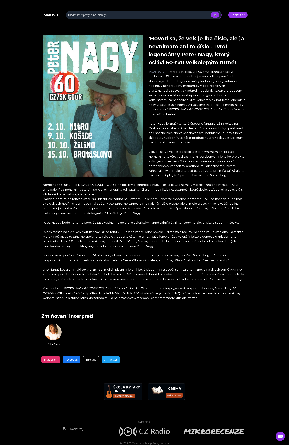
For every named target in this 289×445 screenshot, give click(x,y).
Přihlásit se (238, 15)
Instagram (50, 359)
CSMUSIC (50, 15)
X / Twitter (110, 359)
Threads (91, 359)
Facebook (71, 359)
